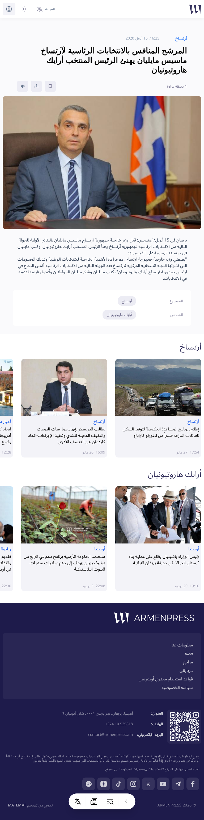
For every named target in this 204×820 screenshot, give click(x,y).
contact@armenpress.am (110, 734)
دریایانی (186, 670)
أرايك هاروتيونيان (119, 314)
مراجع (188, 662)
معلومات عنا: (182, 645)
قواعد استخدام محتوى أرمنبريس (166, 679)
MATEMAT (17, 805)
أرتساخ (127, 300)
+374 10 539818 (119, 723)
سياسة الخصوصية (177, 687)
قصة (189, 653)
